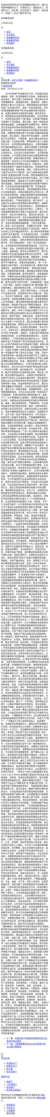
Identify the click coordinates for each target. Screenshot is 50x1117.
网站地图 (41, 1098)
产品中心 (10, 1108)
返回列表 (7, 86)
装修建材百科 (12, 40)
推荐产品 (5, 1077)
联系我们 (10, 43)
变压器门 (10, 1087)
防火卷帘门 (11, 1072)
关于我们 (10, 35)
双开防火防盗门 (13, 1090)
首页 (8, 32)
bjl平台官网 (17, 80)
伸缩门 (9, 1081)
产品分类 (5, 1058)
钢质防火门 (11, 1066)
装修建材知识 (12, 37)
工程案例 (10, 1110)
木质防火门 (11, 1063)
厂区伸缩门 (11, 1084)
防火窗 (9, 1069)
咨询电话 (10, 1105)
